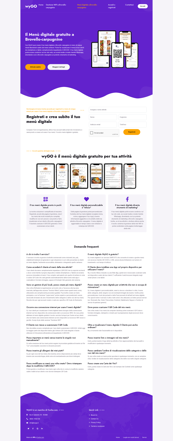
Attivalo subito (35, 67)
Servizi (144, 437)
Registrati (131, 132)
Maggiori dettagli (58, 67)
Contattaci (129, 5)
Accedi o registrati (111, 6)
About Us (94, 415)
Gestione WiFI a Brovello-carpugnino (56, 6)
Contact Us (94, 419)
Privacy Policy (96, 422)
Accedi (142, 6)
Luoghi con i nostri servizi (131, 437)
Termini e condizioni (97, 426)
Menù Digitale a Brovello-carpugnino (87, 6)
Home (41, 5)
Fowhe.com (40, 437)
